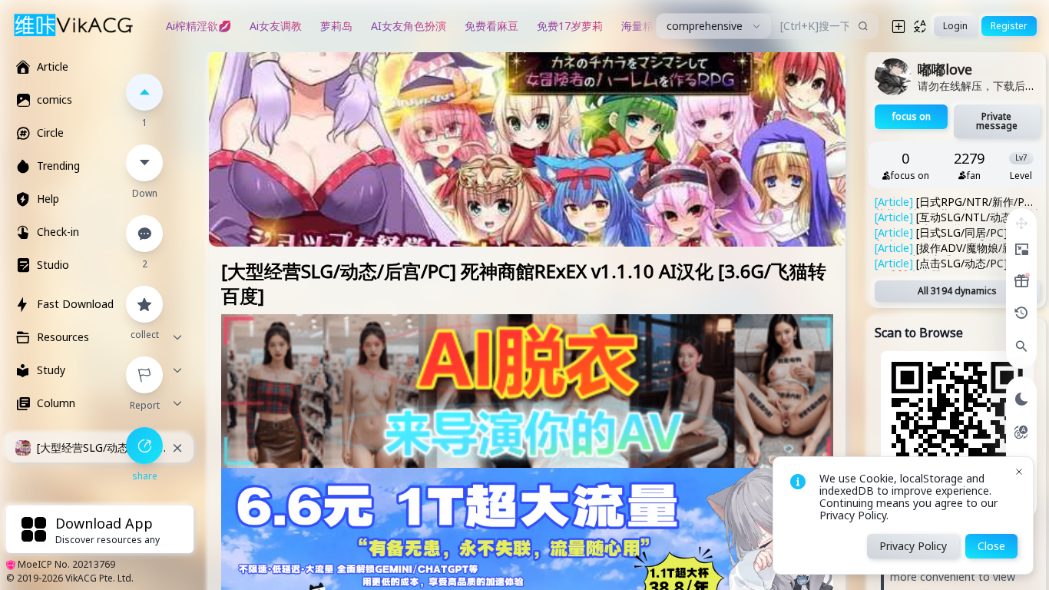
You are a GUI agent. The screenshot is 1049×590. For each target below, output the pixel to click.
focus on (911, 116)
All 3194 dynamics (957, 290)
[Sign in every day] (1021, 281)
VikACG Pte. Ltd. (99, 578)
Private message (997, 121)
